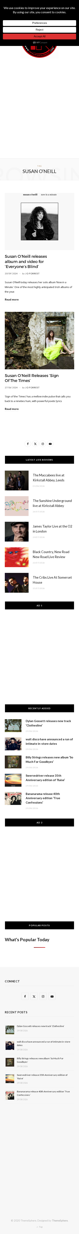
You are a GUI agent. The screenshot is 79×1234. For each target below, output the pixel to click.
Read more (12, 299)
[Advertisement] (39, 107)
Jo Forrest (32, 273)
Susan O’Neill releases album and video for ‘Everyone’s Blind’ (26, 261)
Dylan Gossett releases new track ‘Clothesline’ (40, 1026)
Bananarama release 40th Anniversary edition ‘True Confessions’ (43, 798)
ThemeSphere (60, 1220)
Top (41, 1226)
